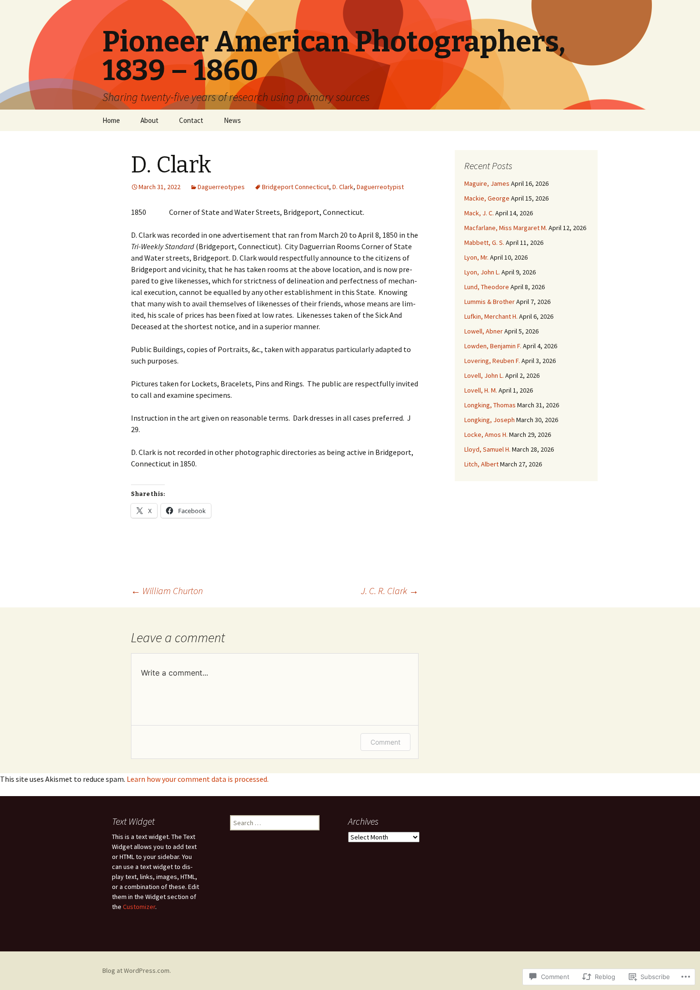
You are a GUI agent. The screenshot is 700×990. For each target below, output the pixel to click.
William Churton (167, 590)
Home (111, 120)
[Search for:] (589, 120)
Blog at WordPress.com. (136, 970)
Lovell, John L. (484, 375)
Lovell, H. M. (480, 390)
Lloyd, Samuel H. (487, 449)
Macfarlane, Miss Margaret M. (505, 227)
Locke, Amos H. (486, 434)
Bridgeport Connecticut (295, 186)
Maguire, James (487, 183)
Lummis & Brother (489, 301)
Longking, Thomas (490, 405)
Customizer (139, 906)
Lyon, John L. (482, 272)
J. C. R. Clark (390, 590)
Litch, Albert (481, 464)
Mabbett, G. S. (484, 242)
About (149, 120)
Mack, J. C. (479, 213)
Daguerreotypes (221, 186)
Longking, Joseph (489, 419)
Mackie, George (487, 198)
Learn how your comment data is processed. (198, 779)
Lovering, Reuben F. (492, 360)
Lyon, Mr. (476, 257)
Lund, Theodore (486, 287)
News (232, 120)
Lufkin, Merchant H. (491, 316)
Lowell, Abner (483, 331)
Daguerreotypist (380, 186)
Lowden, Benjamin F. (492, 346)
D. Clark (342, 186)
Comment (385, 742)
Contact (191, 120)
